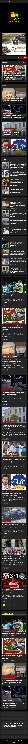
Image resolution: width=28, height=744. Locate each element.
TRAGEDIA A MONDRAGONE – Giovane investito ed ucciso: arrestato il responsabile (13, 116)
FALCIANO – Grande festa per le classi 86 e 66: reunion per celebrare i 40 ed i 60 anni (5, 213)
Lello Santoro (6, 296)
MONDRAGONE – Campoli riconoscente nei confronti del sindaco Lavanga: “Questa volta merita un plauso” (5, 182)
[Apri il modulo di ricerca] (18, 57)
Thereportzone (7, 119)
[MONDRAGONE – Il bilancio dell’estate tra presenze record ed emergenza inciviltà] (14, 671)
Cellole (4, 520)
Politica (15, 128)
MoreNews (21, 741)
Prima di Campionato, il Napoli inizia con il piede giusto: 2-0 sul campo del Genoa (5, 261)
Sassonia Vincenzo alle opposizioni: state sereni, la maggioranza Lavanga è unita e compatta (12, 149)
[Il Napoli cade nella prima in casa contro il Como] (14, 624)
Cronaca (5, 73)
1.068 (16, 605)
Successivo (21, 605)
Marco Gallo (7, 79)
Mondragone (14, 73)
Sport (24, 242)
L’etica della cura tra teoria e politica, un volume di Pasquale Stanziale (5, 230)
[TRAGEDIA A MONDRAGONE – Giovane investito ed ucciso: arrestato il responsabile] (14, 694)
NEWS (25, 57)
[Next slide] (25, 62)
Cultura (9, 73)
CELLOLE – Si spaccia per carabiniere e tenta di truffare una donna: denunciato (14, 515)
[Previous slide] (23, 62)
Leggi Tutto (6, 305)
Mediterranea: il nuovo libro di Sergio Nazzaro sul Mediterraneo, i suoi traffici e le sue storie (5, 221)
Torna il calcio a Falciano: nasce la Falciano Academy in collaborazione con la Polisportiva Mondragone (5, 252)
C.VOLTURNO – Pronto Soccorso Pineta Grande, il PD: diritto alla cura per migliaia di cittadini (5, 190)
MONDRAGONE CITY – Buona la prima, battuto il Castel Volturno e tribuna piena (14, 580)
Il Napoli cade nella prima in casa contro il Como (5, 244)
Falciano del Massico (18, 242)
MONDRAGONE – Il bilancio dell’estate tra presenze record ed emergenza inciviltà (13, 76)
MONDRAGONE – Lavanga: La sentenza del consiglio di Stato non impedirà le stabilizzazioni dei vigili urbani (13, 132)
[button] (2, 57)
